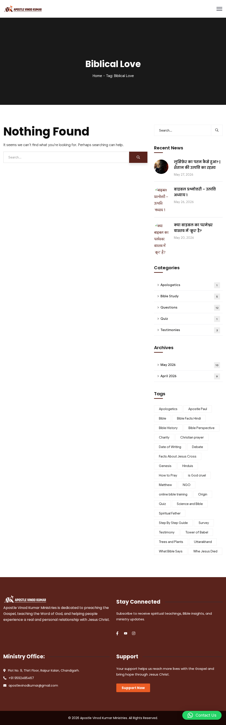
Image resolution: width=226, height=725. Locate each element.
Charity (164, 437)
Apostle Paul (197, 409)
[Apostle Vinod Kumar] (22, 9)
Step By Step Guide (173, 523)
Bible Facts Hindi (189, 418)
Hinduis (187, 466)
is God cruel (197, 475)
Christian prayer (192, 437)
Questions (189, 307)
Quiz (189, 319)
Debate (197, 447)
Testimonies (189, 330)
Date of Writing (170, 447)
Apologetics (189, 285)
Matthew (165, 485)
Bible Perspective (201, 428)
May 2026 (189, 365)
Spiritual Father (170, 513)
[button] (202, 715)
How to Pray (168, 475)
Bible (162, 418)
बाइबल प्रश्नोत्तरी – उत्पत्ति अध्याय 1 (195, 192)
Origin (202, 494)
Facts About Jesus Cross (177, 456)
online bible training (173, 494)
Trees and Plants (171, 542)
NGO (186, 485)
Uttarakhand (203, 542)
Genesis (165, 466)
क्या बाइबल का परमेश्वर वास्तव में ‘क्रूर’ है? (193, 227)
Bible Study (189, 296)
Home (97, 76)
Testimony (167, 532)
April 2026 (189, 376)
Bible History (168, 428)
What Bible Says (171, 551)
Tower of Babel (196, 532)
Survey (204, 523)
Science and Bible (190, 504)
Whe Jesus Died (205, 551)
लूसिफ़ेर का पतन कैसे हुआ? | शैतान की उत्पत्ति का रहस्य (197, 164)
